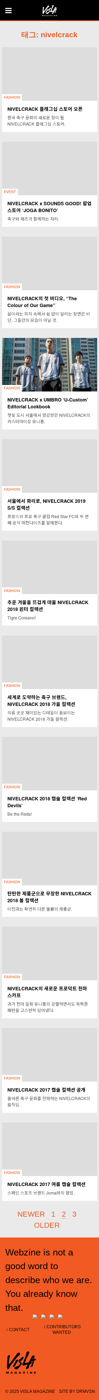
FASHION (12, 97)
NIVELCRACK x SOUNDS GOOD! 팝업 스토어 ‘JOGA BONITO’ (49, 207)
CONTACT (19, 1329)
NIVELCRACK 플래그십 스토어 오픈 (45, 109)
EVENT (10, 192)
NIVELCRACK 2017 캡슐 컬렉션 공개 (46, 1089)
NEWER (31, 1214)
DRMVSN (85, 1391)
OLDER (47, 1225)
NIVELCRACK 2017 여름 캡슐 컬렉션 (46, 1184)
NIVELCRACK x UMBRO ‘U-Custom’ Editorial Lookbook (47, 403)
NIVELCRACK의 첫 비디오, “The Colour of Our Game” (42, 302)
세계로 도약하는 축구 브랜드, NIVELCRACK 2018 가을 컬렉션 (41, 701)
